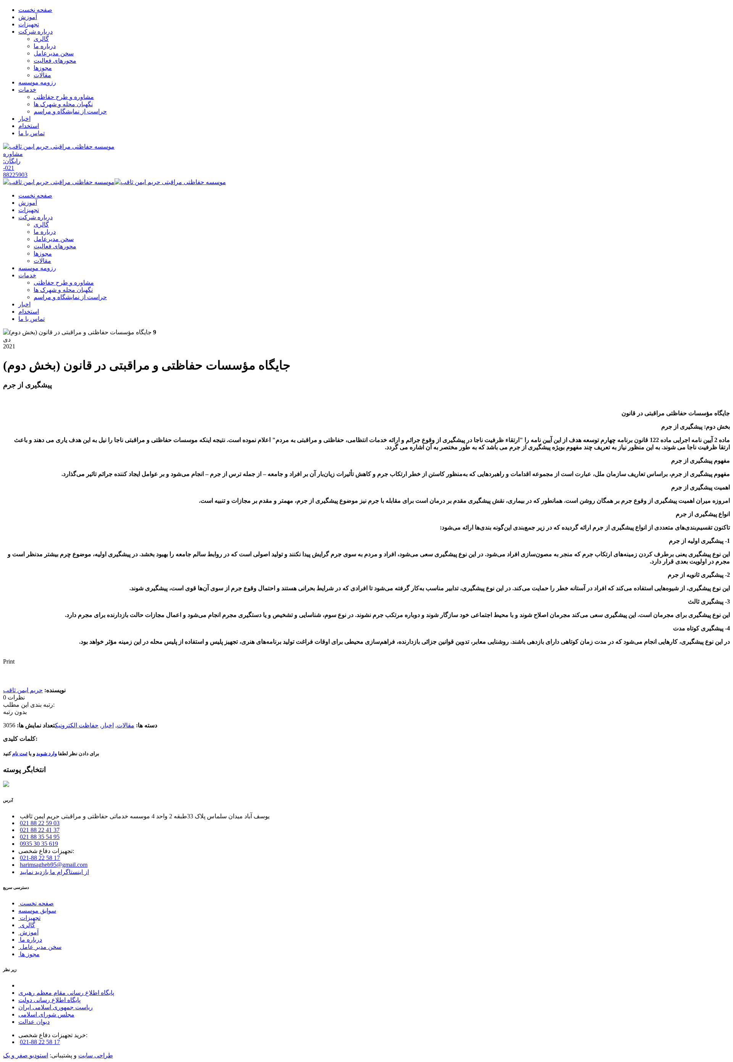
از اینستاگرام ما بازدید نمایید (54, 872)
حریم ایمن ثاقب (23, 690)
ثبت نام (19, 753)
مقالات (125, 725)
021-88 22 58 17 (40, 858)
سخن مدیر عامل (39, 947)
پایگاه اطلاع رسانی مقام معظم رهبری (66, 992)
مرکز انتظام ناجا (39, 985)
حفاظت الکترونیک (76, 725)
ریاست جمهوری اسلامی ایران (55, 1007)
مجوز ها (29, 954)
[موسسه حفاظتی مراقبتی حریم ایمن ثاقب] (59, 146)
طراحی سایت (95, 1055)
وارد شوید (46, 753)
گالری (26, 925)
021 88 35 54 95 (40, 837)
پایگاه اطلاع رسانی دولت (49, 1000)
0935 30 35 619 (39, 843)
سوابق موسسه (37, 910)
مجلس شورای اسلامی (46, 1014)
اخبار (108, 725)
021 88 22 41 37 (40, 830)
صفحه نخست (36, 903)
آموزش (28, 932)
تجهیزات (29, 918)
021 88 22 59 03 (40, 823)
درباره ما (30, 939)
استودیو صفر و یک (25, 1055)
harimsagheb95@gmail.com (53, 864)
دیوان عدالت (34, 1021)
